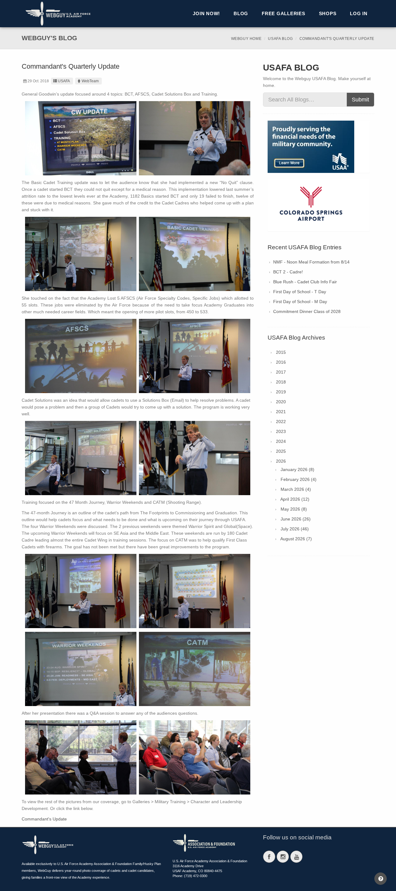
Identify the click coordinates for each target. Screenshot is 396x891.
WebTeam (90, 81)
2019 (281, 391)
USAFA (64, 81)
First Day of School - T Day (299, 291)
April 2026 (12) (294, 499)
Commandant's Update (44, 818)
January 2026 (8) (297, 469)
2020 (281, 401)
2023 (281, 431)
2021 (281, 411)
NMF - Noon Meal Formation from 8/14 (311, 261)
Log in (359, 13)
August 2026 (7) (296, 538)
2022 (281, 421)
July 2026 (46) (295, 528)
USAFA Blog (280, 38)
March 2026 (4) (296, 489)
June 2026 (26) (296, 518)
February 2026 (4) (298, 479)
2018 (281, 381)
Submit (360, 99)
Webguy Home (246, 38)
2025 (281, 451)
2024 (281, 441)
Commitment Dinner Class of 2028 (307, 311)
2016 (281, 362)
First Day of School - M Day (300, 301)
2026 (281, 461)
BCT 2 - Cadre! (288, 271)
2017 (281, 372)
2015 (281, 352)
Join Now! (206, 13)
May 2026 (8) (294, 509)
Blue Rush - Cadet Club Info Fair (305, 281)
